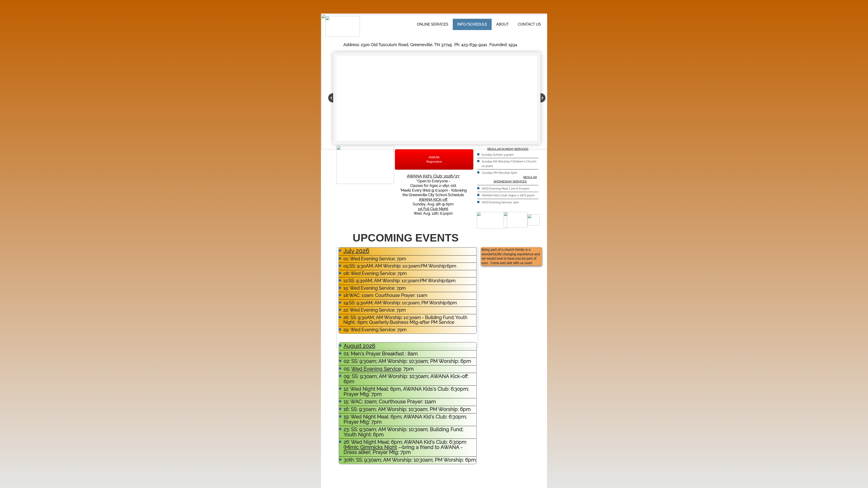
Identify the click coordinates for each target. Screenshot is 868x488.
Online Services (432, 24)
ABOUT (502, 24)
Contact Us (529, 24)
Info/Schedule (472, 24)
